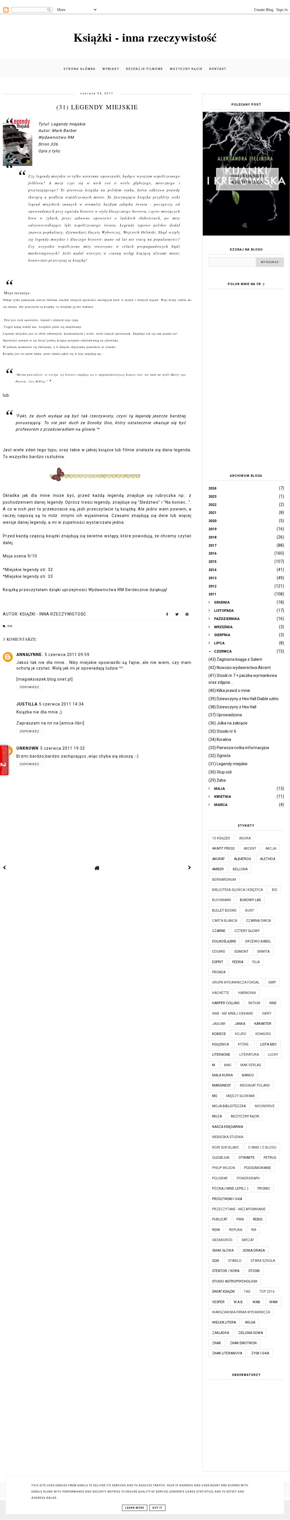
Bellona (240, 869)
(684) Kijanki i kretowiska (247, 179)
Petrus (270, 1158)
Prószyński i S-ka (227, 1199)
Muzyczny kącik (186, 68)
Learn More (134, 1507)
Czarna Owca (258, 921)
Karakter (262, 1024)
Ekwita (263, 952)
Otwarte (246, 1158)
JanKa (239, 1024)
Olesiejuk (220, 1158)
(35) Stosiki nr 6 (222, 731)
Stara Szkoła (263, 1261)
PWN (240, 1219)
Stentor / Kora (225, 1271)
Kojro (240, 1034)
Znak (216, 1343)
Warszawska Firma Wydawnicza (241, 1312)
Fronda (218, 972)
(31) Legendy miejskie (228, 764)
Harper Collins (225, 1003)
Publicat (219, 1219)
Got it (157, 1507)
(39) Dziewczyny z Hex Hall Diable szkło (243, 698)
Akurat (218, 859)
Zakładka (220, 1333)
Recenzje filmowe (144, 68)
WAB (256, 1302)
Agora (245, 838)
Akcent (250, 848)
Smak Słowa (223, 1250)
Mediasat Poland (255, 1085)
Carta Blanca (224, 921)
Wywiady (111, 68)
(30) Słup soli (220, 772)
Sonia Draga (254, 1250)
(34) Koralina (219, 739)
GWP (272, 982)
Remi (216, 1230)
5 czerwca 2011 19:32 (62, 748)
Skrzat (248, 1240)
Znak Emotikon (243, 1343)
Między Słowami (240, 1096)
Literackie (221, 1055)
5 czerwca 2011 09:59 (67, 654)
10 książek (221, 838)
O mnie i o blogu (262, 1147)
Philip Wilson (223, 1168)
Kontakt (218, 68)
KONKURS (263, 1034)
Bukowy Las (250, 900)
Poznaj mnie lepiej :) (230, 1188)
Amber (218, 869)
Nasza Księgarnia (227, 1127)
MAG (227, 1065)
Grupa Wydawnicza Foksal (235, 982)
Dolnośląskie (224, 941)
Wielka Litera (224, 1322)
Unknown (27, 748)
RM (10, 626)
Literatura (249, 1055)
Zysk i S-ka (260, 1353)
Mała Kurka (222, 1075)
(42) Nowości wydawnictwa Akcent (239, 667)
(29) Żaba (217, 780)
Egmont (241, 952)
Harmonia (247, 993)
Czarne (218, 931)
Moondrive (265, 1106)
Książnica (220, 1044)
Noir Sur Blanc (225, 1147)
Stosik (254, 1271)
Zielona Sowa (250, 1333)
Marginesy (221, 1085)
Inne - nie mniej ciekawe (232, 1014)
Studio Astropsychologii (234, 1281)
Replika (235, 1230)
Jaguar (218, 1024)
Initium (254, 1003)
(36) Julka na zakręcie (228, 723)
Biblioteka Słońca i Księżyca (237, 890)
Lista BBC (268, 1044)
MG (214, 1096)
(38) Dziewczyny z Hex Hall (232, 707)
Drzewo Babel (258, 941)
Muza (217, 1116)
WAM (273, 1302)
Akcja (270, 848)
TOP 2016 (267, 1292)
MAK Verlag (250, 1065)
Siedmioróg (222, 1240)
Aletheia (267, 859)
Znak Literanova (227, 1353)
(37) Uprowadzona (225, 715)
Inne (273, 1003)
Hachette (220, 993)
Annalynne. (29, 654)
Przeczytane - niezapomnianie (239, 1209)
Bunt (249, 910)
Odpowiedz (29, 687)
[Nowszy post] (4, 867)
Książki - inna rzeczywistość (145, 37)
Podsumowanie (257, 1168)
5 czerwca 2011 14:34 (61, 704)
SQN (215, 1261)
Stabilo (235, 1261)
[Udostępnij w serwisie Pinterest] (187, 615)
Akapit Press (223, 848)
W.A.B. (239, 1302)
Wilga (250, 1322)
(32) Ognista (219, 755)
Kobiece (219, 1034)
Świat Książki (223, 1292)
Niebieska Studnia (227, 1137)
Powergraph (248, 1178)
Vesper (218, 1302)
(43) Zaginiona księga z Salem (235, 659)
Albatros (242, 859)
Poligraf (220, 1178)
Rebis (257, 1219)
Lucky (273, 1055)
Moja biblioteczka (229, 1106)
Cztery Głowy (247, 931)
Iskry (266, 1014)
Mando (248, 1075)
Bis (274, 890)
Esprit (217, 962)
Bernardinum (224, 880)
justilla (26, 704)
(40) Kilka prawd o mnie (229, 690)
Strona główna (79, 68)
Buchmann (221, 900)
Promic (263, 1188)
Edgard (218, 952)
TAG (247, 1292)
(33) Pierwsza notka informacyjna (238, 747)
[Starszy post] (189, 867)
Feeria (237, 962)
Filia (256, 962)
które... (244, 1044)
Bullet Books (224, 910)
